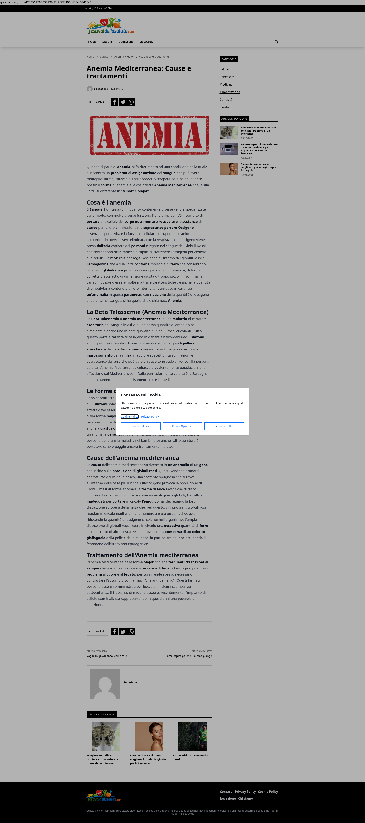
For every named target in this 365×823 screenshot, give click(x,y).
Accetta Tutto (224, 426)
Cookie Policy (129, 416)
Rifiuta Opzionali (182, 426)
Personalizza (141, 426)
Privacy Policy (150, 416)
